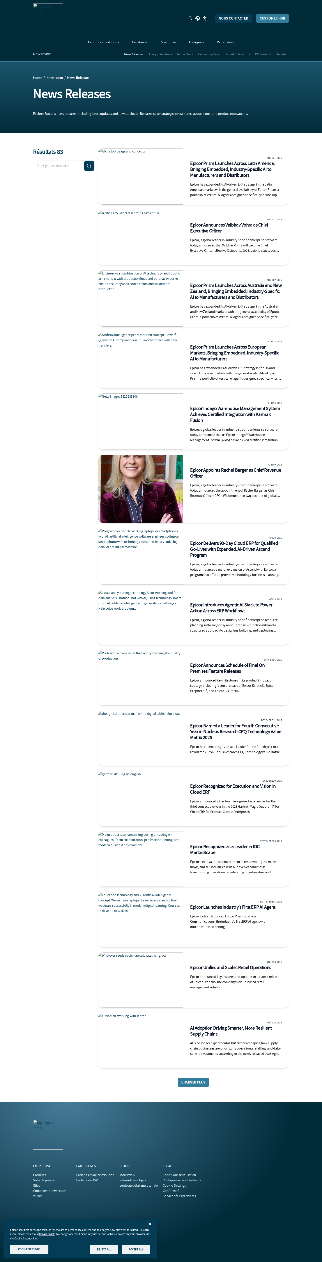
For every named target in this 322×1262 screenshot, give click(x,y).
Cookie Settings (174, 1185)
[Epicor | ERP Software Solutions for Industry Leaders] (48, 18)
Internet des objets (133, 1180)
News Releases (133, 54)
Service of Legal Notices (179, 1196)
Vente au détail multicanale (139, 1185)
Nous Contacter (233, 18)
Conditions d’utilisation (179, 1175)
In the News (185, 54)
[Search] (89, 166)
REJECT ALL (104, 1249)
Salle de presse (43, 1180)
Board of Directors (238, 54)
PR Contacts (263, 54)
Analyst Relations (160, 54)
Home (37, 78)
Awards (281, 54)
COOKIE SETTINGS (29, 1249)
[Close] (150, 1224)
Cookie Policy (47, 1234)
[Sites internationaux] (197, 18)
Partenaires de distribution (95, 1175)
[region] (80, 1238)
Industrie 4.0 (128, 1175)
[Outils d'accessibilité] (204, 18)
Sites (36, 1185)
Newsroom (42, 54)
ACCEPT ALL (136, 1249)
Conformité (171, 1191)
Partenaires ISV (86, 1180)
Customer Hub (272, 18)
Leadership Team (209, 54)
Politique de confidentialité (182, 1180)
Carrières (39, 1175)
